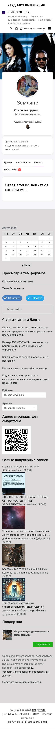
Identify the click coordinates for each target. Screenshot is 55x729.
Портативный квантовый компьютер (24, 368)
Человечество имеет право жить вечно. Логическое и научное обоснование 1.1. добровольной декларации (26, 535)
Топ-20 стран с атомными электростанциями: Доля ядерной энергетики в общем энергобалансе (24, 606)
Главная (7, 466)
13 (28, 246)
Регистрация (39, 29)
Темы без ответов (13, 288)
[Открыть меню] (49, 29)
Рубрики (7, 390)
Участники (12, 169)
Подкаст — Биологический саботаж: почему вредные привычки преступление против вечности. (27, 331)
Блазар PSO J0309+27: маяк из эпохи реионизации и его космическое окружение (25, 346)
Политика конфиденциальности (21, 682)
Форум (38, 162)
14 (35, 246)
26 (20, 254)
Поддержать (43, 644)
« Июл (26, 265)
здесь (29, 667)
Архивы (7, 403)
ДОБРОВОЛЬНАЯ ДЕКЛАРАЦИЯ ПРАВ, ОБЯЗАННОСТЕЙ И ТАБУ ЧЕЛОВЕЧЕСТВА (25, 500)
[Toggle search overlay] (11, 28)
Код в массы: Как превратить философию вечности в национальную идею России (25, 379)
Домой (8, 162)
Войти (26, 29)
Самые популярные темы (17, 281)
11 (13, 246)
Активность (23, 162)
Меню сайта (14, 309)
